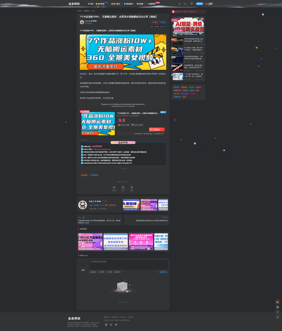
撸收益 (192, 90)
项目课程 (102, 3)
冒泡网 (85, 175)
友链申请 (106, 317)
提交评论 (163, 272)
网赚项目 (87, 11)
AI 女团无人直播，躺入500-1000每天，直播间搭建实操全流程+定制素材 (193, 49)
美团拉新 (192, 87)
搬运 (197, 90)
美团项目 (184, 87)
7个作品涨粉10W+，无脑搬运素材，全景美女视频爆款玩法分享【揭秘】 (119, 16)
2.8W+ (97, 205)
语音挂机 (176, 87)
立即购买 (157, 129)
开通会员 (210, 4)
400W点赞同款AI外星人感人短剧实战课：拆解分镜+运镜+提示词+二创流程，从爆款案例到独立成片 (194, 42)
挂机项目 (176, 93)
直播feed (185, 90)
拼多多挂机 (184, 93)
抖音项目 (193, 93)
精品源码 (129, 4)
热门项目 (116, 4)
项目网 (117, 320)
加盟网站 (154, 3)
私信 (163, 22)
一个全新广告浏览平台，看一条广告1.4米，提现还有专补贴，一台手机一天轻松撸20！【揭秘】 (193, 77)
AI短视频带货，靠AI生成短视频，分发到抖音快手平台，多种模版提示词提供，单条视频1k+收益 (193, 68)
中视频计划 (177, 97)
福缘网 (198, 87)
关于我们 (130, 317)
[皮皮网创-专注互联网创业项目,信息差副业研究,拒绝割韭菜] (74, 318)
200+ (184, 97)
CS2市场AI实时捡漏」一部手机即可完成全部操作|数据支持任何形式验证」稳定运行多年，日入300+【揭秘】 (193, 59)
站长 (86, 21)
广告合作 (122, 317)
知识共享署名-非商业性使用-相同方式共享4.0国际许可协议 (107, 163)
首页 (91, 4)
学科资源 (140, 4)
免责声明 (114, 317)
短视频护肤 (177, 90)
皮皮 (122, 320)
